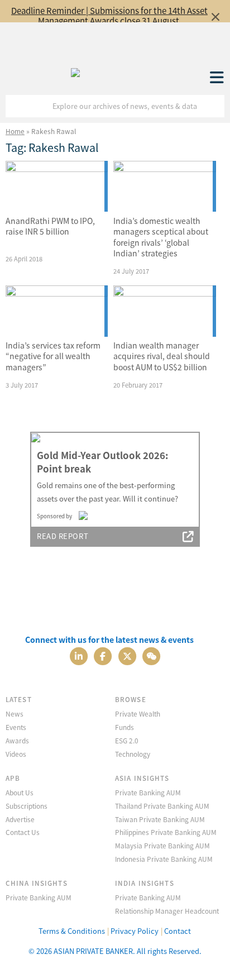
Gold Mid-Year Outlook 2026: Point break (102, 461)
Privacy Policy (135, 930)
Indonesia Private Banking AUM (164, 858)
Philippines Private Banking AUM (166, 832)
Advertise (20, 819)
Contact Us (23, 832)
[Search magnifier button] (213, 106)
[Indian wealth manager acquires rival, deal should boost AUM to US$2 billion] (164, 311)
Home (15, 131)
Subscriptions (26, 805)
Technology (132, 753)
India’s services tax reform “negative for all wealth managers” (53, 356)
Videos (16, 753)
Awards (17, 740)
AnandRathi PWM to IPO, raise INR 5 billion (50, 226)
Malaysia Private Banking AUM (162, 845)
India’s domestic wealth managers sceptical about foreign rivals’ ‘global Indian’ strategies (160, 237)
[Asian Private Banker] (75, 69)
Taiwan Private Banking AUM (160, 819)
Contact (177, 930)
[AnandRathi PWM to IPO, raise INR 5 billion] (57, 186)
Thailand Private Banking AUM (162, 805)
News (14, 713)
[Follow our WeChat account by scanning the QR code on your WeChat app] (151, 655)
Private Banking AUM (148, 792)
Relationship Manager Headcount (167, 910)
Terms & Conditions (72, 930)
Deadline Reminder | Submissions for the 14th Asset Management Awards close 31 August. (109, 15)
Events (16, 727)
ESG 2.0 (126, 740)
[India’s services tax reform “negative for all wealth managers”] (57, 311)
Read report (62, 536)
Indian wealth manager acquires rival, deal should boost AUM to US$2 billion (161, 356)
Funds (124, 727)
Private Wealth (137, 713)
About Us (19, 792)
